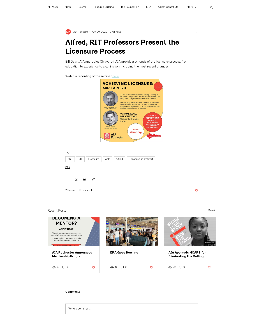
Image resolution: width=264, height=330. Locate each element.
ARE (70, 159)
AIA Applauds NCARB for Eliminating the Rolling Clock (187, 254)
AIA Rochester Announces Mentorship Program (72, 254)
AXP (107, 159)
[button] (211, 7)
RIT (80, 159)
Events (82, 7)
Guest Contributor (168, 7)
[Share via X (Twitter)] (76, 179)
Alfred (119, 159)
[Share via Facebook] (67, 179)
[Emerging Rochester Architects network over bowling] (132, 231)
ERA (148, 7)
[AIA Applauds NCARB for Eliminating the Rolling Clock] (190, 231)
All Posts (53, 7)
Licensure (93, 159)
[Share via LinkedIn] (84, 179)
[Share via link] (93, 179)
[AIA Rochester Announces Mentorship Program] (73, 231)
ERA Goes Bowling (124, 252)
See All (212, 210)
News (68, 7)
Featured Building (104, 7)
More (190, 7)
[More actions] (196, 32)
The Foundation (130, 7)
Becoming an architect (141, 159)
